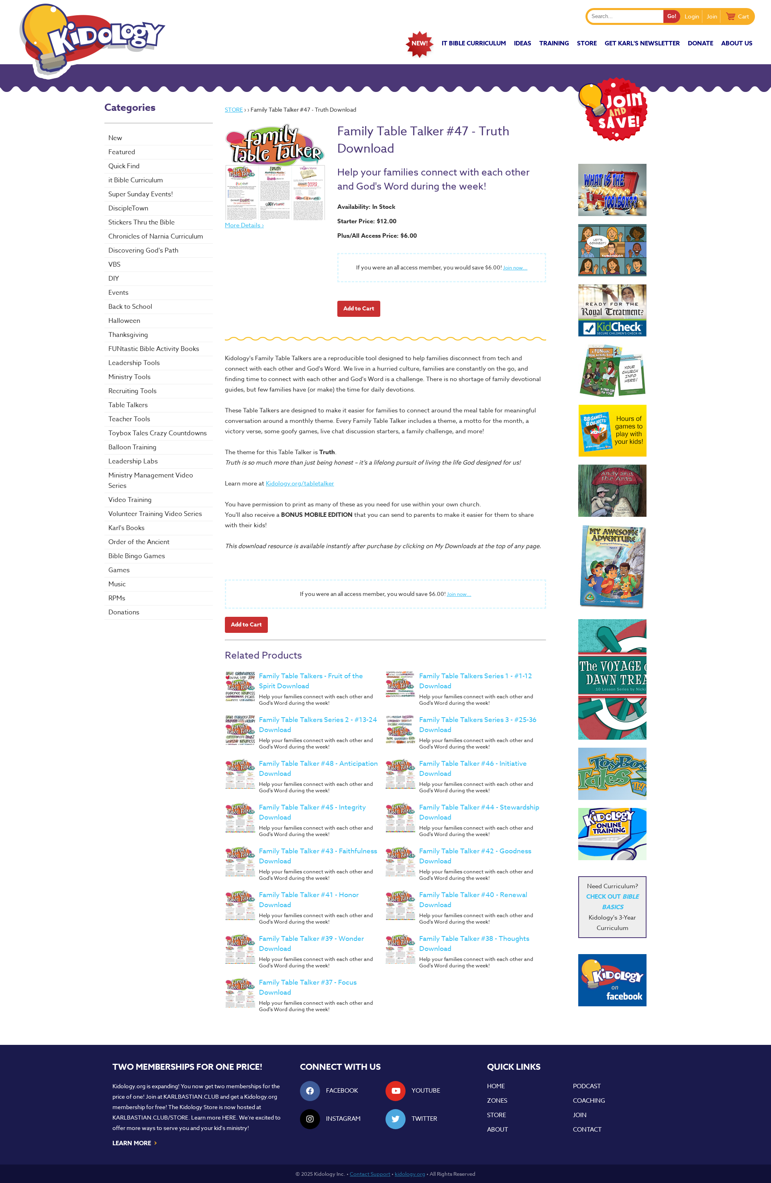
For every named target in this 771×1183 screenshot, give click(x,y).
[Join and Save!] (612, 139)
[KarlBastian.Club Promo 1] (612, 250)
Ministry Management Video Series (150, 481)
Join (712, 16)
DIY (113, 279)
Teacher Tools (129, 419)
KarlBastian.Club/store (150, 1117)
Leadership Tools (134, 363)
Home (496, 1086)
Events (118, 293)
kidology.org (410, 1173)
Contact (587, 1129)
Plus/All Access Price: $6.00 (377, 235)
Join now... (515, 267)
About (497, 1129)
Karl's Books (126, 528)
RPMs (116, 598)
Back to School (130, 307)
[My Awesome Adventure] (612, 568)
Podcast (587, 1086)
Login (692, 16)
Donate (700, 43)
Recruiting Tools (132, 391)
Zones (497, 1100)
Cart (743, 16)
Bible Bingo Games (136, 556)
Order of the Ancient (138, 542)
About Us (737, 43)
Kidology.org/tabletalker (300, 483)
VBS (114, 264)
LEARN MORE (135, 1142)
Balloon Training (132, 447)
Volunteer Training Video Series (155, 514)
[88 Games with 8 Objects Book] (613, 431)
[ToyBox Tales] (612, 774)
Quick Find (124, 166)
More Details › (244, 225)
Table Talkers (128, 405)
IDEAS (522, 43)
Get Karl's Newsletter (642, 43)
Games (119, 570)
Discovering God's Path (143, 250)
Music (117, 584)
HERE (229, 1117)
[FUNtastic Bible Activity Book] (612, 371)
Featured (121, 152)
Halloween (124, 321)
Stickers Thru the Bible (141, 222)
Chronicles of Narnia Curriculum (155, 236)
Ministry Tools (129, 377)
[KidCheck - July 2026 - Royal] (612, 310)
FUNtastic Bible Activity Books (153, 349)
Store (587, 43)
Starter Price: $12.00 (366, 221)
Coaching (589, 1100)
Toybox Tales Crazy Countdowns (157, 433)
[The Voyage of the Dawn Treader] (612, 679)
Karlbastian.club (191, 1096)
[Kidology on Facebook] (612, 980)
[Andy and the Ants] (612, 491)
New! (420, 43)
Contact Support (370, 1173)
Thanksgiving (128, 335)
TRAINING (554, 43)
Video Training (130, 500)
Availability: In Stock (366, 206)
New (115, 138)
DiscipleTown (128, 208)
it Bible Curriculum (474, 43)
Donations (123, 612)
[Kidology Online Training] (612, 834)
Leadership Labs (133, 461)
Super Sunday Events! (140, 194)
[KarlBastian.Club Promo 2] (612, 190)
